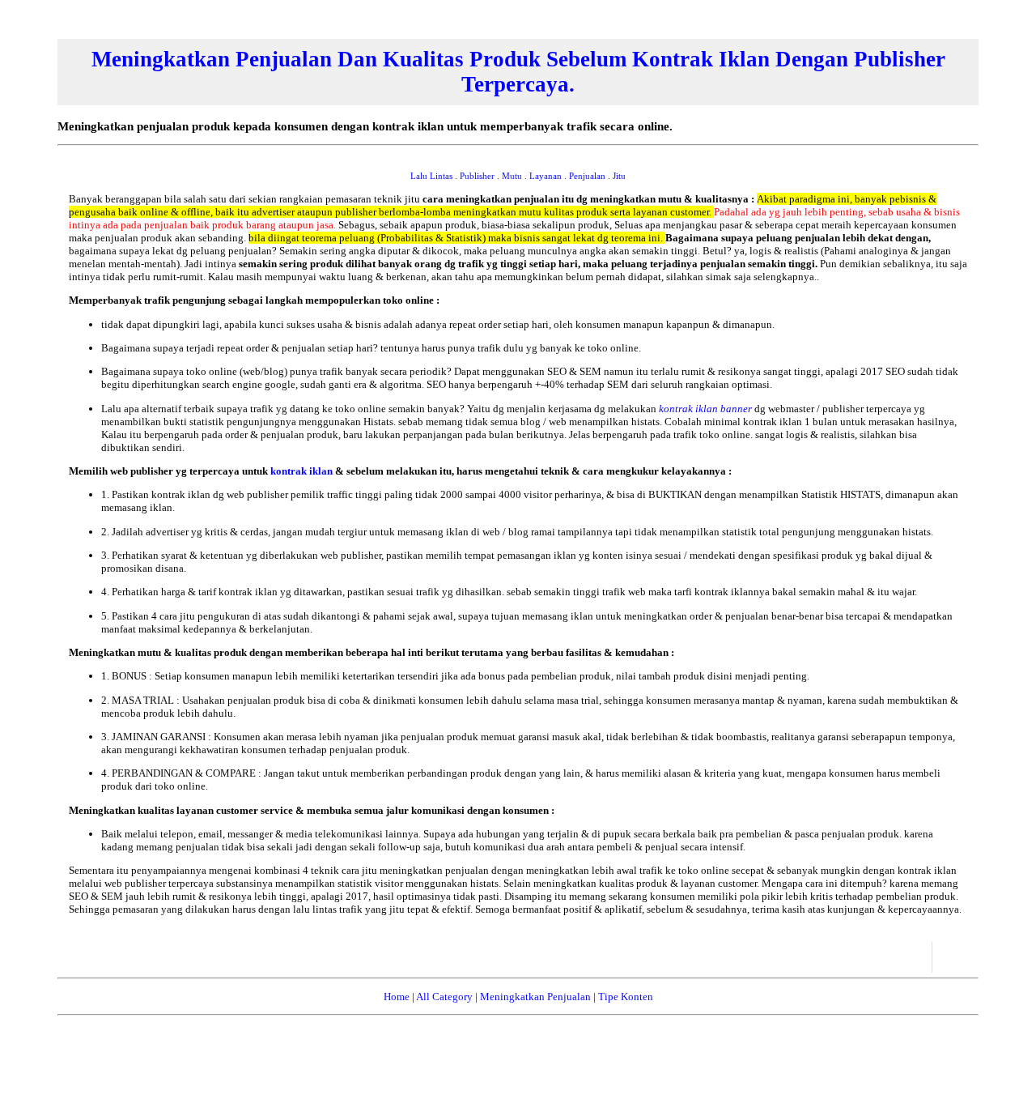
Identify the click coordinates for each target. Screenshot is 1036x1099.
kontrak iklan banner (706, 409)
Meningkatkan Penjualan (535, 996)
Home (397, 996)
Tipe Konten (625, 996)
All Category (444, 996)
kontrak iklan (302, 471)
